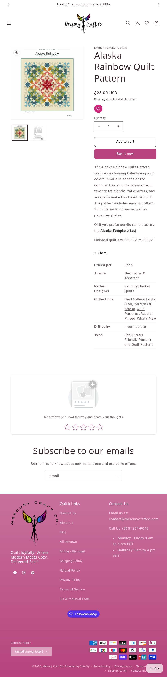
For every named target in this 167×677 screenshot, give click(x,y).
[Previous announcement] (8, 4)
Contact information (143, 670)
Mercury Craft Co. (53, 666)
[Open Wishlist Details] (147, 23)
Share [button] (102, 253)
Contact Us (68, 513)
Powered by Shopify (77, 666)
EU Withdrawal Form (75, 599)
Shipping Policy (71, 561)
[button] (9, 23)
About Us (67, 523)
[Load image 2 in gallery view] (38, 133)
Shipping (99, 99)
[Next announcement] (158, 4)
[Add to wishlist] (98, 109)
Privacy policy (123, 666)
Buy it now (125, 154)
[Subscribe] (117, 476)
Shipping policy (117, 670)
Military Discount (72, 551)
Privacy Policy (70, 580)
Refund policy (102, 666)
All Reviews (68, 542)
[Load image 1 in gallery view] (20, 133)
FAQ (63, 532)
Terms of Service (72, 589)
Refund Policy (70, 570)
